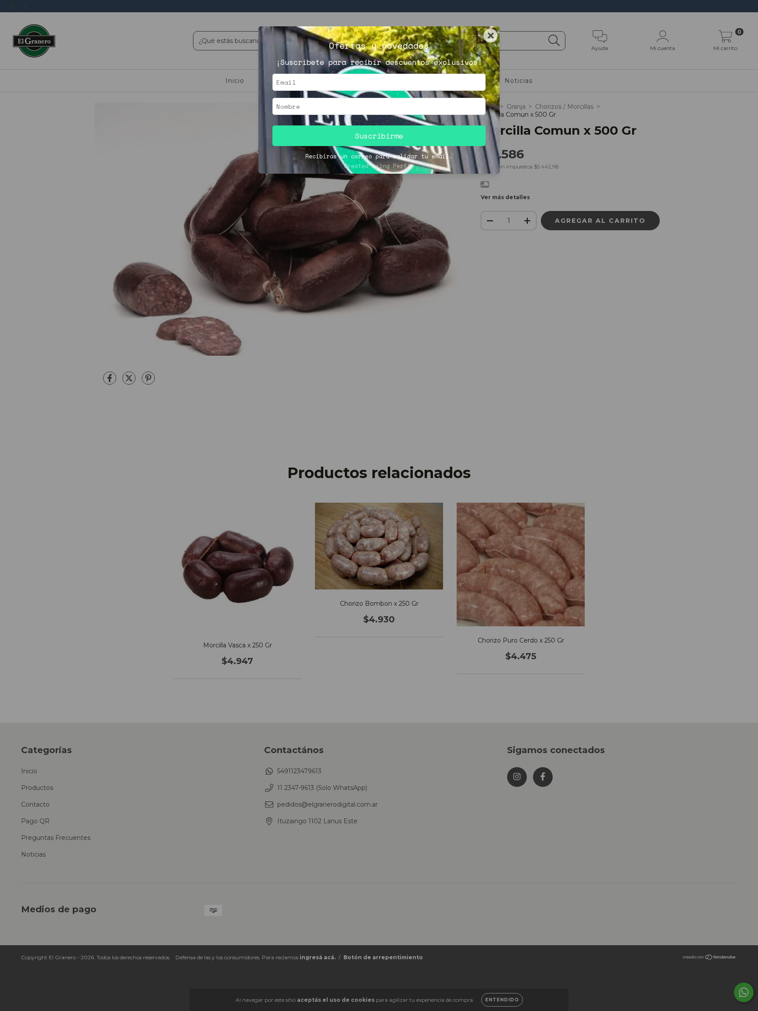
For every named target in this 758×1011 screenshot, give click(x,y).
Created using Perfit (379, 166)
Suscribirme (379, 135)
